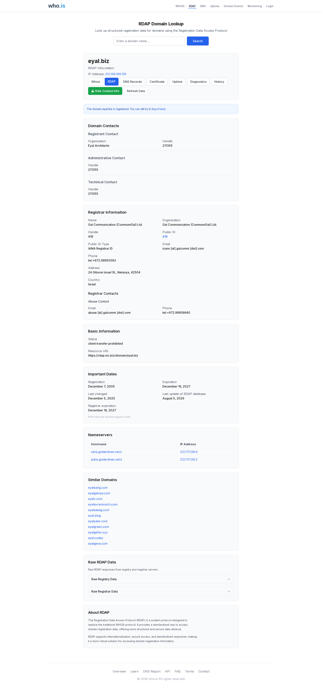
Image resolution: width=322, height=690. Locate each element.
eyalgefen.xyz (98, 532)
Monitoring (255, 6)
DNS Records (132, 82)
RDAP (192, 6)
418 (165, 236)
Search (198, 41)
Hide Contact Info (107, 91)
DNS (203, 6)
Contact (203, 671)
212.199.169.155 (115, 74)
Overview (119, 671)
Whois (95, 82)
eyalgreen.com (98, 527)
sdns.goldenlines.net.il (106, 452)
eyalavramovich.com (102, 504)
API (167, 671)
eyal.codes (95, 538)
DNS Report (151, 671)
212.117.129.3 (188, 459)
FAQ (178, 671)
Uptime (214, 6)
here (162, 109)
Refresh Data (136, 91)
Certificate (157, 82)
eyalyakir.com (98, 521)
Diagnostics (198, 82)
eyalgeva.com (98, 543)
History (219, 82)
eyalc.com (95, 499)
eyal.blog (94, 515)
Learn (134, 671)
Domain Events (233, 6)
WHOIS (180, 6)
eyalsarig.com (98, 487)
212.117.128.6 (189, 452)
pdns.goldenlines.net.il (106, 459)
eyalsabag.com (98, 510)
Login (270, 6)
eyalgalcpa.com (99, 493)
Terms (189, 671)
